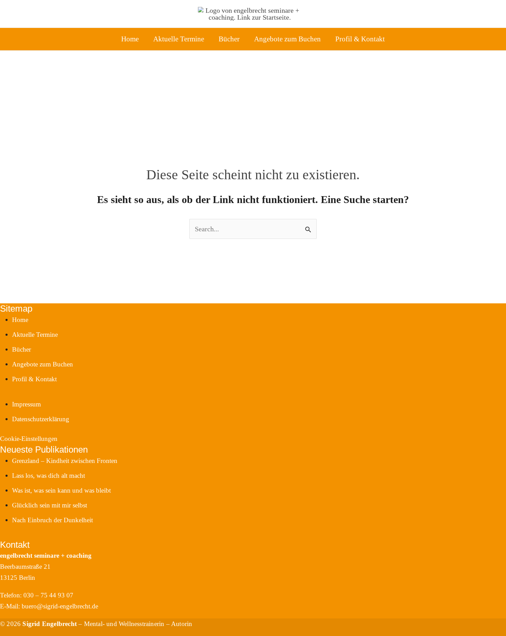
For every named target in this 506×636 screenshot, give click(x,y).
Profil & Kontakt (360, 39)
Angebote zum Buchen (287, 39)
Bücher (229, 39)
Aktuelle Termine (178, 39)
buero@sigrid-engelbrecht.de (60, 606)
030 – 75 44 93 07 (48, 595)
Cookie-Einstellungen (28, 438)
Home (130, 39)
